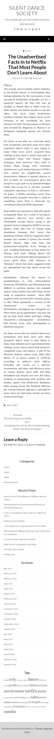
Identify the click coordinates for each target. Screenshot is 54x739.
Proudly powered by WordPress (18, 728)
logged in (21, 444)
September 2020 (11, 624)
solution (16, 702)
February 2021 (10, 599)
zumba (10, 711)
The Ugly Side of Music (14, 549)
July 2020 (8, 634)
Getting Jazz (9, 554)
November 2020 (11, 614)
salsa (35, 697)
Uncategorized (10, 482)
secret (42, 697)
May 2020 (8, 644)
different (42, 680)
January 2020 (10, 664)
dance (33, 679)
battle (6, 680)
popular (6, 698)
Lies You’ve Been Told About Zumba (20, 539)
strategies (34, 702)
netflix (14, 405)
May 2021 (8, 584)
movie (9, 691)
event (6, 686)
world (43, 707)
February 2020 (10, 659)
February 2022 (10, 579)
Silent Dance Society (27, 10)
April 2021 (8, 589)
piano (42, 691)
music (20, 691)
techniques (18, 706)
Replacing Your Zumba (14, 521)
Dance (7, 467)
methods (42, 685)
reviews (21, 697)
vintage (28, 707)
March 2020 (9, 654)
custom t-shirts (22, 680)
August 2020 (9, 629)
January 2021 (10, 604)
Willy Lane (37, 78)
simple (7, 702)
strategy (45, 702)
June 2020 (8, 639)
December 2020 (11, 609)
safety (28, 698)
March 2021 (9, 594)
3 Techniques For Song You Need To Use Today (25, 526)
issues (26, 685)
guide (13, 685)
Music (6, 477)
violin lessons (35, 707)
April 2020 (8, 649)
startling (23, 702)
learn (9, 405)
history (20, 686)
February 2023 (10, 573)
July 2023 (8, 568)
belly (13, 680)
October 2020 (10, 619)
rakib (26, 732)
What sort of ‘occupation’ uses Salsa (20, 544)
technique (8, 707)
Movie (28, 51)
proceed (13, 698)
